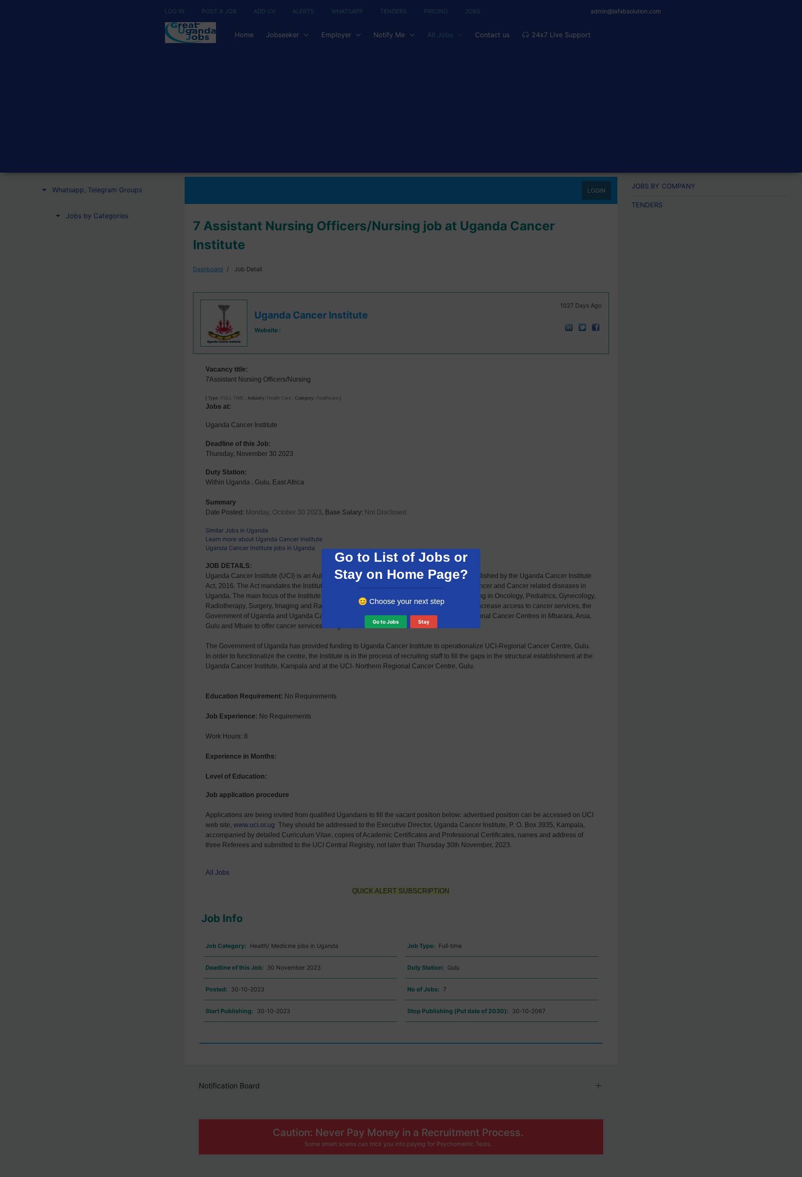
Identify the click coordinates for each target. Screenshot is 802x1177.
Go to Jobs (386, 622)
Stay (423, 622)
